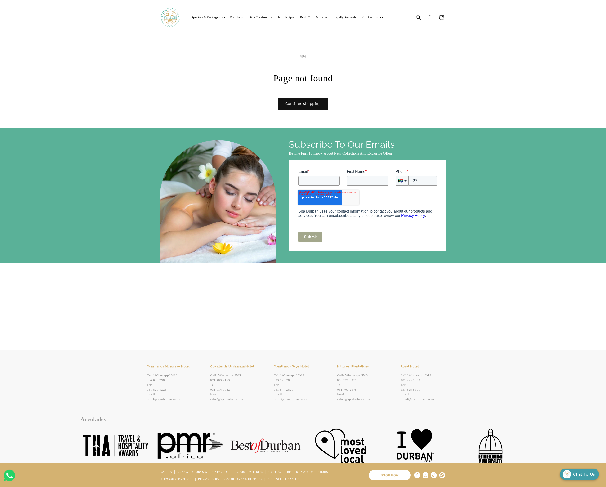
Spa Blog (274, 472)
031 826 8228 (157, 389)
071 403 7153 (220, 380)
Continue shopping (303, 103)
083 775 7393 (410, 380)
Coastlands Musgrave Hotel (168, 366)
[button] (207, 17)
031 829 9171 (410, 389)
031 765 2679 (347, 389)
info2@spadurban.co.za (227, 399)
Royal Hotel (410, 366)
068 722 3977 (347, 380)
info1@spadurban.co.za (163, 399)
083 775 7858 (284, 380)
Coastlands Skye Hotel (291, 366)
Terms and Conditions (177, 479)
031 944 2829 (284, 389)
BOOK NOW (390, 475)
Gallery (167, 472)
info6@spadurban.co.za (354, 399)
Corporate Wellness (248, 472)
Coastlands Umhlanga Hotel (232, 366)
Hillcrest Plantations (353, 366)
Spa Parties (220, 472)
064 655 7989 (157, 380)
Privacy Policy (209, 479)
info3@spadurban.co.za (290, 399)
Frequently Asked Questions (306, 472)
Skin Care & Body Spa (193, 472)
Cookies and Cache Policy (243, 479)
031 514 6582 (220, 389)
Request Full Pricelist (284, 479)
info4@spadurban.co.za (417, 399)
